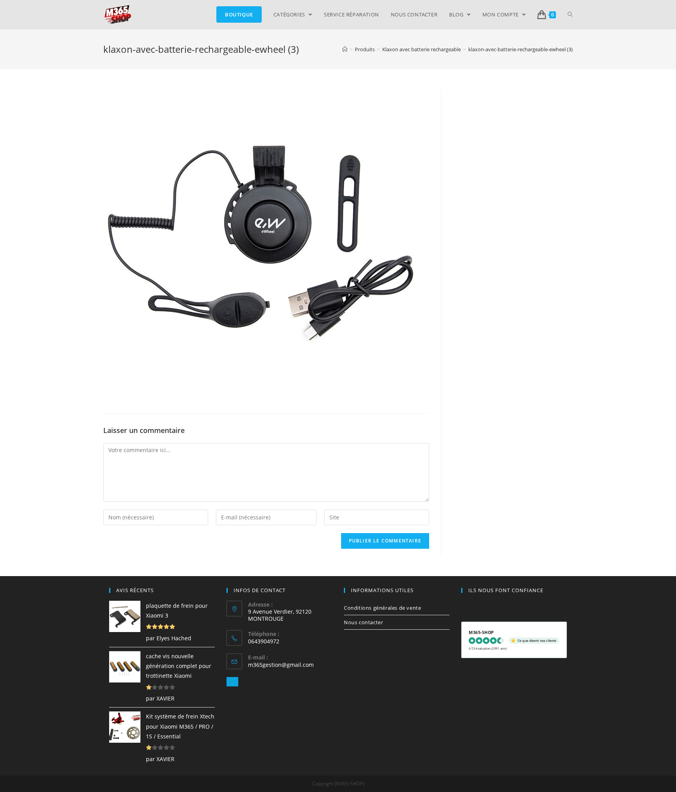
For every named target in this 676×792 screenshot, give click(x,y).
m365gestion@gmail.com (281, 664)
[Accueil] (344, 49)
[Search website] (570, 14)
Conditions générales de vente (382, 607)
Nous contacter (363, 622)
